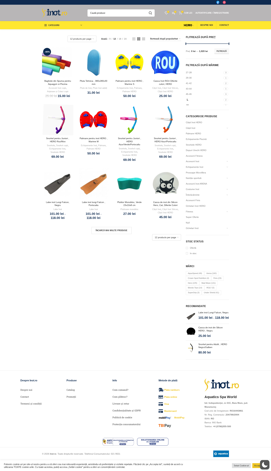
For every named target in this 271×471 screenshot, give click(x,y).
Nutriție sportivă (193, 178)
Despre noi (26, 389)
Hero (192, 283)
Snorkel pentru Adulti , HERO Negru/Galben (212, 346)
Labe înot (57, 209)
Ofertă (192, 248)
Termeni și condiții (31, 403)
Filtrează (222, 51)
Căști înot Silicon (170, 88)
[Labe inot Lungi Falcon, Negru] (191, 316)
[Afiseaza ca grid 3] (138, 38)
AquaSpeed (195, 273)
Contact (24, 396)
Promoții (71, 396)
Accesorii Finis (193, 200)
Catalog (70, 389)
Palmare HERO (193, 133)
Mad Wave (209, 283)
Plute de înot (86, 88)
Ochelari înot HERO (195, 206)
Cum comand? (120, 389)
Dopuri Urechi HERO (196, 150)
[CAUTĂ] (150, 13)
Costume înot (192, 189)
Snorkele (51, 145)
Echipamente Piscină (196, 139)
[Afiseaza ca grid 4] (143, 38)
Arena (211, 273)
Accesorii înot (192, 161)
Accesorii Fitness (194, 156)
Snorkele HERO (194, 144)
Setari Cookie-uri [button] (241, 465)
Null (188, 222)
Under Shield (211, 293)
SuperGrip (193, 293)
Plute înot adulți (100, 88)
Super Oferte (192, 217)
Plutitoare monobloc (129, 209)
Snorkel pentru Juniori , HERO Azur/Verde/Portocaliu (129, 141)
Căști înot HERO (194, 122)
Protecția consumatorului (126, 424)
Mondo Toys (195, 288)
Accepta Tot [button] (259, 465)
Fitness (189, 211)
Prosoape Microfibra (196, 172)
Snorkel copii (62, 145)
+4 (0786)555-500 (222, 426)
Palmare (138, 88)
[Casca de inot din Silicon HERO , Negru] (191, 332)
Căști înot (190, 128)
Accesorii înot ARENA (196, 183)
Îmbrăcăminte (192, 195)
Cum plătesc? (119, 396)
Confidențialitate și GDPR (126, 410)
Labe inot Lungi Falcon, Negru (213, 312)
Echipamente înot (194, 167)
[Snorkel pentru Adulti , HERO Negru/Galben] (191, 349)
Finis (217, 278)
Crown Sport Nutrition (198, 278)
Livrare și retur (120, 403)
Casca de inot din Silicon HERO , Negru (210, 329)
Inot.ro (53, 454)
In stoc (193, 253)
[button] (264, 464)
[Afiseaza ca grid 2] (133, 38)
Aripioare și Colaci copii (57, 91)
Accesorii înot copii (57, 88)
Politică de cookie (122, 417)
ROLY (210, 288)
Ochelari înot (192, 228)
